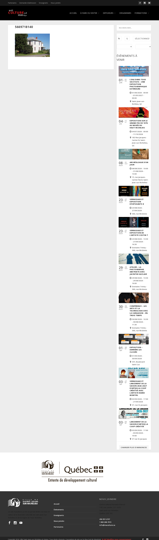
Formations (141, 13)
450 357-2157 (104, 519)
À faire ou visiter (88, 13)
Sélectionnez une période (142, 39)
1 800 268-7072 (105, 522)
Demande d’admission (27, 3)
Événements (59, 510)
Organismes (125, 13)
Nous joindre (56, 3)
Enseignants (43, 3)
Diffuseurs (108, 13)
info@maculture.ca (107, 525)
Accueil (73, 13)
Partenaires (12, 3)
